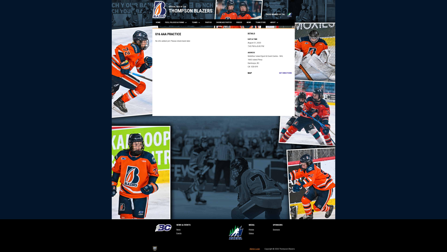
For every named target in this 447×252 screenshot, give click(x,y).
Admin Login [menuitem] (255, 249)
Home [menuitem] (158, 22)
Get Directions (285, 73)
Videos (251, 233)
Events (178, 233)
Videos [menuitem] (239, 22)
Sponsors (276, 230)
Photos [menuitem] (208, 22)
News (178, 230)
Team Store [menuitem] (261, 22)
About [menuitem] (274, 22)
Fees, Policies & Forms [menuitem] (176, 22)
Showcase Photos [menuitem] (224, 22)
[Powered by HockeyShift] (154, 248)
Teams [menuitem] (196, 22)
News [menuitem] (249, 22)
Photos (251, 230)
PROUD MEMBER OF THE (279, 14)
